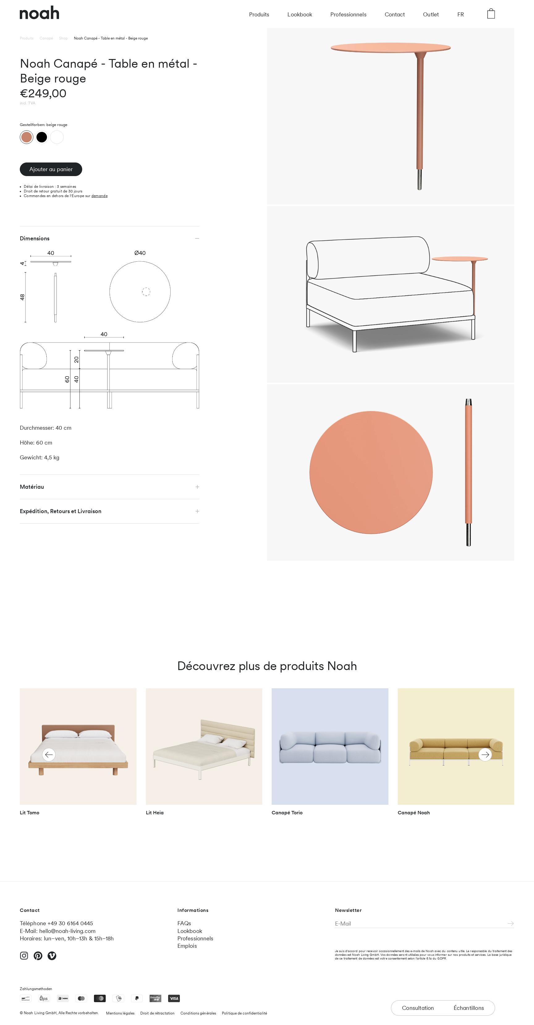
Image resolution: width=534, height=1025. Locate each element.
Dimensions (34, 238)
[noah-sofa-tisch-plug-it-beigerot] (26, 137)
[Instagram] (24, 958)
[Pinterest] (38, 958)
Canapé (46, 38)
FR (460, 14)
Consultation (418, 1008)
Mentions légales (120, 1013)
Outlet (431, 14)
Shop (63, 38)
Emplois (187, 946)
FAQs (184, 923)
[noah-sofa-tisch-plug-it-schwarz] (41, 137)
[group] (78, 754)
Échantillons (469, 1008)
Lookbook (299, 14)
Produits (259, 14)
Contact (395, 14)
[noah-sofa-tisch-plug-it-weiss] (57, 137)
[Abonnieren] (511, 924)
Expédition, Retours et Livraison (60, 511)
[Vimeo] (52, 958)
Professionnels (348, 14)
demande (99, 196)
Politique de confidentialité (244, 1013)
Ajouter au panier (51, 169)
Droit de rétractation (157, 1013)
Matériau (32, 486)
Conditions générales (198, 1013)
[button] (485, 754)
